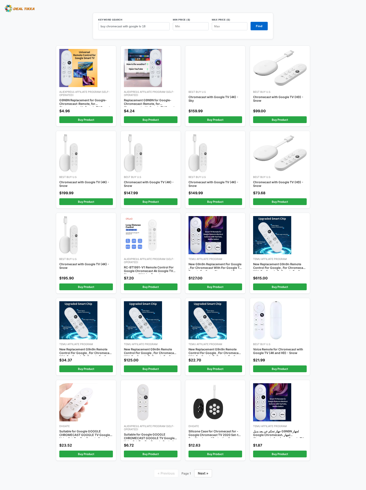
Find (259, 26)
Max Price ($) (221, 19)
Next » (203, 473)
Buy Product (86, 119)
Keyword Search (110, 19)
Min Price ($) (181, 19)
